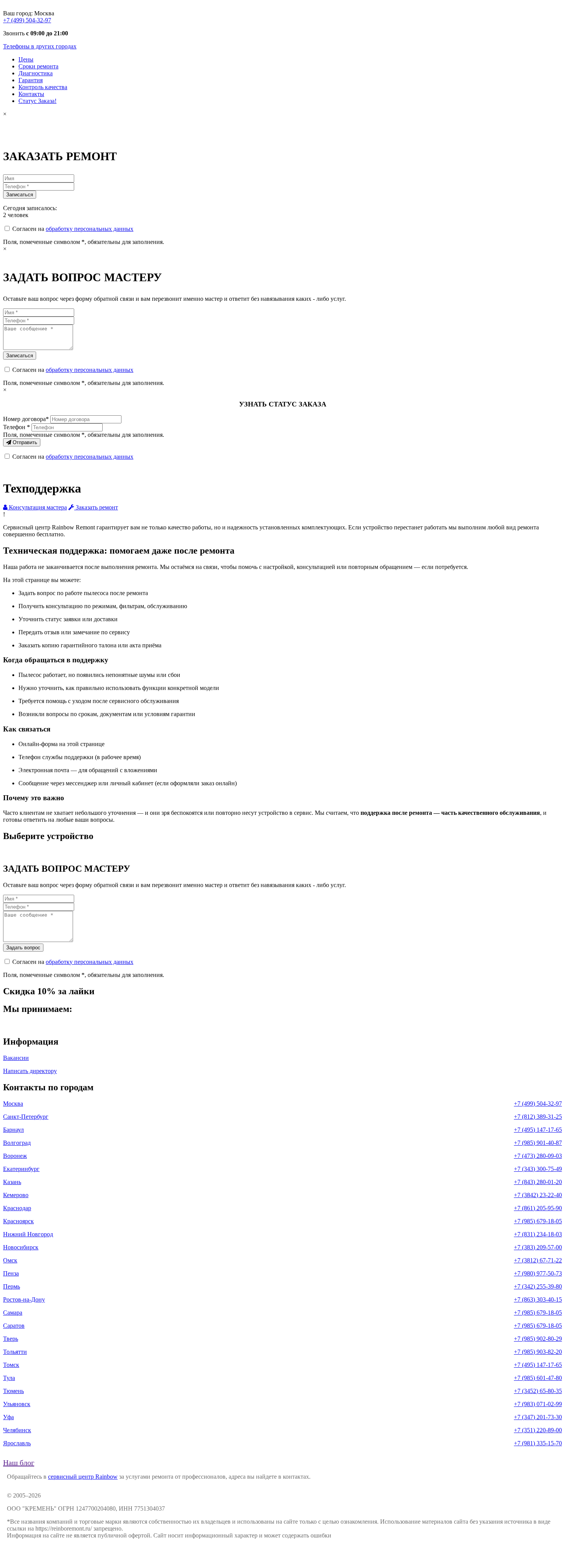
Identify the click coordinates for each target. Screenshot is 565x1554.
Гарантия (30, 80)
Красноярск (18, 1221)
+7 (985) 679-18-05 (538, 1221)
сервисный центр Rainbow (83, 1476)
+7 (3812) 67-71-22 (538, 1260)
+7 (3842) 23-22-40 (538, 1195)
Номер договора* (26, 419)
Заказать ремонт (96, 507)
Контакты (31, 94)
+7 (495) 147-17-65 (538, 1129)
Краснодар (17, 1208)
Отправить (24, 442)
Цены (25, 59)
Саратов (14, 1325)
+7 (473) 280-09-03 (538, 1156)
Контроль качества (42, 87)
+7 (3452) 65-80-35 (538, 1391)
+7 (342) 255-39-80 (538, 1286)
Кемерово (15, 1195)
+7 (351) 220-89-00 (538, 1430)
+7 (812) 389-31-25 (538, 1116)
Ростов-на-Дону (24, 1299)
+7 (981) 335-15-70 (538, 1443)
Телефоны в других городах (39, 46)
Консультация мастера (37, 507)
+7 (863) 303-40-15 (538, 1299)
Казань (12, 1182)
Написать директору (30, 1071)
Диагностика (35, 73)
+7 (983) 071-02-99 (538, 1404)
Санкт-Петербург (25, 1116)
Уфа (8, 1417)
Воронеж (15, 1156)
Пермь (11, 1286)
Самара (12, 1312)
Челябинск (17, 1430)
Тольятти (15, 1351)
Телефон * (16, 427)
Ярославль (17, 1443)
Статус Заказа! (37, 101)
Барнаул (13, 1129)
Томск (11, 1365)
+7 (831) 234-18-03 (538, 1234)
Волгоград (17, 1142)
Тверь (10, 1338)
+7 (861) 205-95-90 (538, 1208)
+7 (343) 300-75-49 (538, 1169)
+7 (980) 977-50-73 (538, 1273)
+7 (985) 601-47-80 (538, 1378)
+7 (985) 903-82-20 (538, 1351)
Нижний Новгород (28, 1234)
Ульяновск (16, 1404)
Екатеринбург (21, 1169)
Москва (13, 1103)
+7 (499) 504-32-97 (27, 20)
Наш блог (18, 1462)
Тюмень (13, 1391)
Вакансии (16, 1058)
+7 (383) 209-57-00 (538, 1247)
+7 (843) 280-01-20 (538, 1182)
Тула (9, 1378)
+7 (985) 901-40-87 (538, 1142)
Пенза (11, 1273)
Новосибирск (20, 1247)
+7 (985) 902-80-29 (538, 1338)
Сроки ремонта (38, 66)
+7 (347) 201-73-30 (538, 1417)
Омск (10, 1260)
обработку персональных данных (89, 229)
